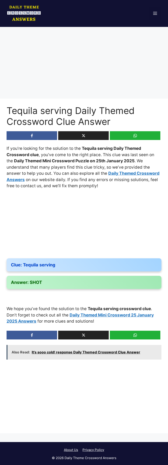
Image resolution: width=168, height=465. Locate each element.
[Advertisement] (84, 66)
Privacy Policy (93, 450)
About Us (71, 450)
